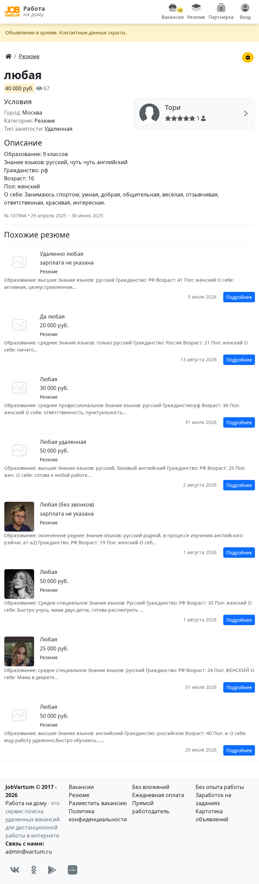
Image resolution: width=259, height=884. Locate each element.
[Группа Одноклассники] (34, 870)
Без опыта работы (220, 787)
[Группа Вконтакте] (14, 870)
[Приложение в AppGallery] (72, 870)
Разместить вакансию (98, 803)
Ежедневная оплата (158, 795)
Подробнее (239, 297)
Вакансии (81, 787)
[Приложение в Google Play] (52, 870)
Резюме (79, 795)
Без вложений (150, 787)
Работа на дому (26, 803)
